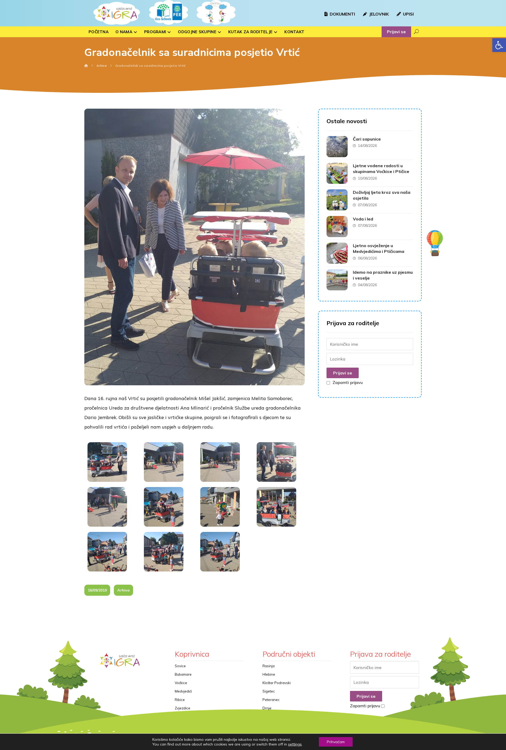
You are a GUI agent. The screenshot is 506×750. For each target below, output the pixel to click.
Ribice (180, 700)
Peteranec (271, 700)
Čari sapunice (367, 139)
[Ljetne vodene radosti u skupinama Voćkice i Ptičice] (337, 173)
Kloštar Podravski (276, 683)
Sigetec (268, 691)
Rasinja (268, 666)
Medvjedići (183, 691)
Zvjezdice (182, 708)
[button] (499, 45)
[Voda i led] (337, 226)
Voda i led (363, 219)
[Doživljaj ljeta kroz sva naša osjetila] (337, 199)
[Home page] (86, 66)
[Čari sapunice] (337, 146)
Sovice (180, 666)
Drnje (266, 708)
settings (295, 744)
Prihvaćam (336, 741)
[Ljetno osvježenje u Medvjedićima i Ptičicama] (337, 253)
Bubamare (183, 674)
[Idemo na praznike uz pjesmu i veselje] (337, 279)
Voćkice (181, 683)
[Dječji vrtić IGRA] (116, 13)
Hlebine (268, 674)
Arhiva (123, 590)
